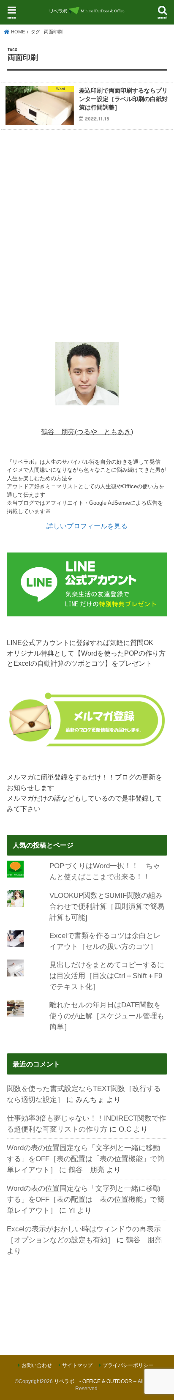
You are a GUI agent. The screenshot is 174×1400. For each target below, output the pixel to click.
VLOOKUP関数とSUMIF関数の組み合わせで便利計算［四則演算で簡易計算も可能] (106, 906)
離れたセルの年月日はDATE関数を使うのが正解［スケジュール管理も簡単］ (106, 1016)
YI (71, 1210)
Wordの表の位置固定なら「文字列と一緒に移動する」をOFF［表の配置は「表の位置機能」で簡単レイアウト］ (85, 1158)
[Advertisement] (87, 234)
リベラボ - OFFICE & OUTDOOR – (95, 1381)
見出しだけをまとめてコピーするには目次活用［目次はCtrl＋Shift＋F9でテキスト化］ (106, 975)
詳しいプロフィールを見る (87, 526)
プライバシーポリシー (128, 1365)
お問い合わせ (37, 1365)
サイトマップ (77, 1365)
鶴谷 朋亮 (86, 1169)
